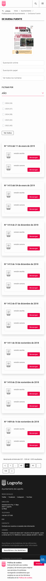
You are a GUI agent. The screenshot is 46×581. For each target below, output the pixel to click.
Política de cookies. (26, 578)
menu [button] (42, 3)
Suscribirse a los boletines (15, 550)
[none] (42, 3)
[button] (15, 465)
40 (22, 466)
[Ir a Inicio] (4, 3)
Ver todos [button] (8, 133)
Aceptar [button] (39, 564)
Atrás (6, 11)
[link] (35, 3)
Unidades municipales (12, 558)
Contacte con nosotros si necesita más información (18, 526)
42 (34, 466)
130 (6, 471)
